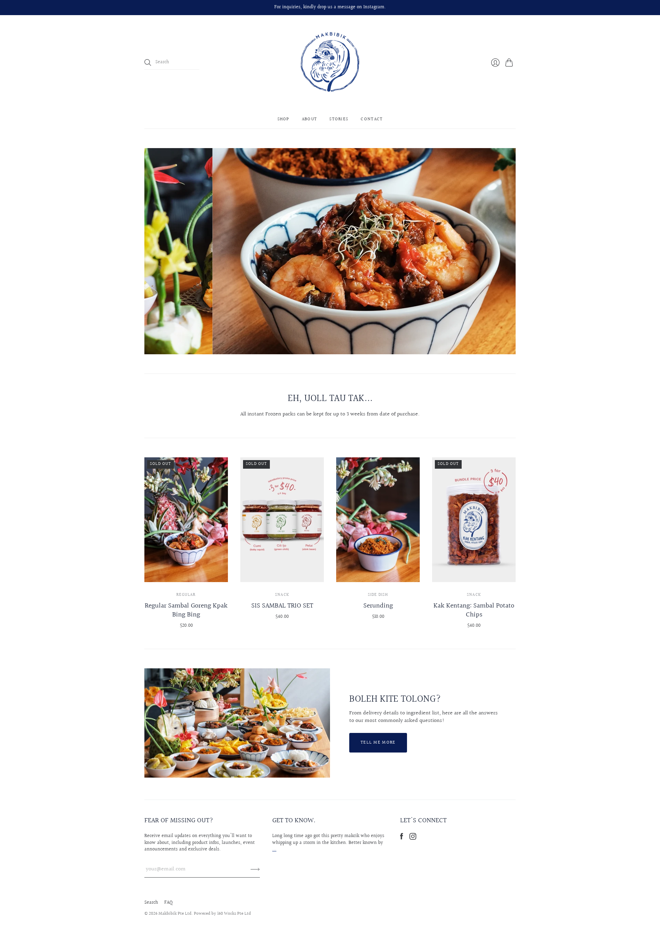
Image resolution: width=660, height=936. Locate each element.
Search (151, 902)
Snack (282, 595)
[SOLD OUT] (186, 580)
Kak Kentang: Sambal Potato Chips (473, 610)
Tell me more (378, 742)
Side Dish (378, 595)
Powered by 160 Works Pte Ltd (222, 913)
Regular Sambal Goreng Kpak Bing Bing (186, 610)
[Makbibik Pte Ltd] (330, 62)
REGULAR (186, 595)
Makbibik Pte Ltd (174, 913)
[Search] (147, 62)
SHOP (283, 119)
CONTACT (372, 119)
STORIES (338, 119)
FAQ (168, 902)
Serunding (378, 605)
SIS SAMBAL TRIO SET (282, 605)
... (274, 849)
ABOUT (309, 119)
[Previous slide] (152, 251)
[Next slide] (508, 251)
